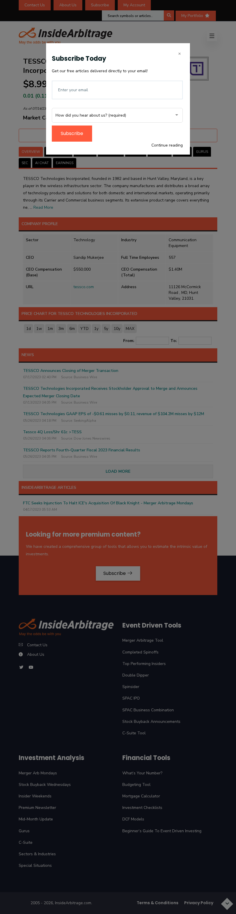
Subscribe (72, 133)
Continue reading (167, 145)
